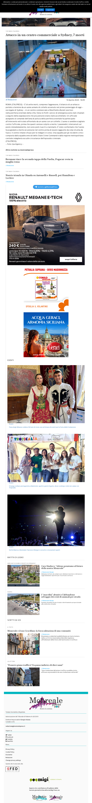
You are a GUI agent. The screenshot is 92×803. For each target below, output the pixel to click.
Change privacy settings (13, 760)
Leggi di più (50, 10)
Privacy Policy (10, 749)
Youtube (10, 739)
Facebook (9, 737)
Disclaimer (9, 755)
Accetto (40, 10)
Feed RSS (10, 741)
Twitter (9, 735)
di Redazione (11, 100)
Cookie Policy (10, 752)
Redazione (9, 757)
